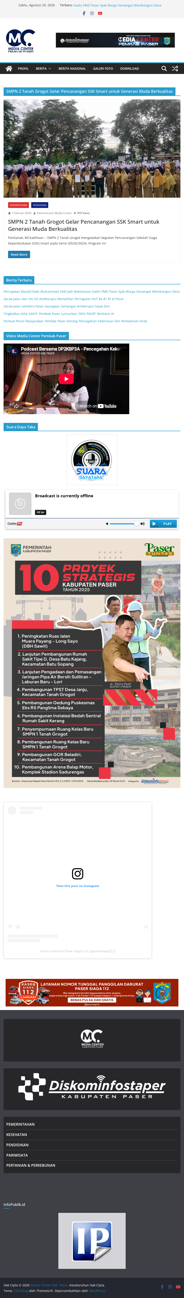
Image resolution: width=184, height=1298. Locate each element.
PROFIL (23, 68)
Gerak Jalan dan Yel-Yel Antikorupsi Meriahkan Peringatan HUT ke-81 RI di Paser (64, 299)
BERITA (41, 68)
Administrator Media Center (54, 213)
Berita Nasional (72, 68)
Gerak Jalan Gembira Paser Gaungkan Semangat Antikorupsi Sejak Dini (57, 306)
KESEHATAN (16, 1134)
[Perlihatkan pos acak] (175, 68)
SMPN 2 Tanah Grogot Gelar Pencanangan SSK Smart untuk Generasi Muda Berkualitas (83, 225)
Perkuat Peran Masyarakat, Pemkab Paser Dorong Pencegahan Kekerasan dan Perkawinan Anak (75, 321)
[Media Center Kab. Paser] (9, 68)
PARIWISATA (17, 1155)
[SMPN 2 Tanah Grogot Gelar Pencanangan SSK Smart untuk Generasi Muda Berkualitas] (92, 149)
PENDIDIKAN (17, 1144)
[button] (48, 68)
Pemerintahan (18, 205)
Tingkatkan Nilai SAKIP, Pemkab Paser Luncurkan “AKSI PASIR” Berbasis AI (59, 314)
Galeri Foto (103, 68)
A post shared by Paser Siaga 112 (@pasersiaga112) (77, 951)
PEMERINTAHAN (20, 1124)
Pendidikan (39, 205)
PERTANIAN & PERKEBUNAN (30, 1165)
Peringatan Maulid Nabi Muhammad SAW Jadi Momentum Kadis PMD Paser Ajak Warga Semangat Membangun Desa (118, 7)
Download (129, 68)
